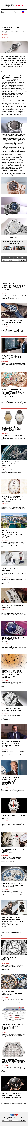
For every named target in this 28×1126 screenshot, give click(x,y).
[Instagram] (15, 1115)
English (3, 34)
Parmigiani (15, 79)
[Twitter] (11, 1115)
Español (6, 34)
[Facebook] (13, 1115)
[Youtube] (17, 1115)
